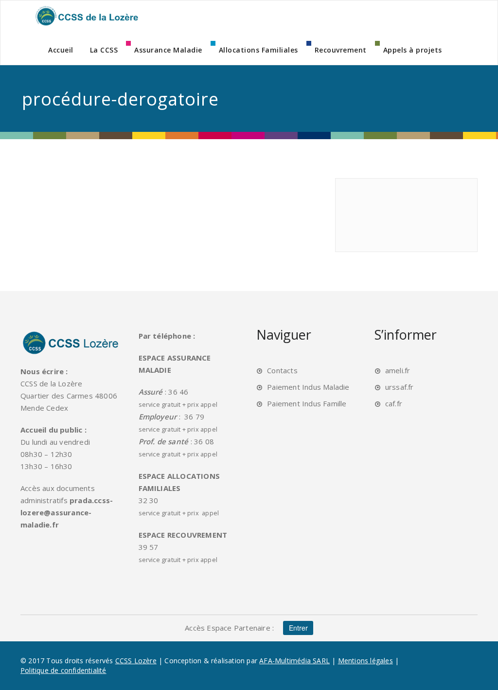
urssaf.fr (399, 387)
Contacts (282, 370)
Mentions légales (365, 660)
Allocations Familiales (258, 49)
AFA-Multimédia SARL (294, 660)
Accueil (60, 49)
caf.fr (393, 403)
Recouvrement (341, 49)
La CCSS (104, 49)
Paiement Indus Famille (306, 403)
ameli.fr (397, 370)
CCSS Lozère (136, 660)
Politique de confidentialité (63, 670)
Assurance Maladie (168, 49)
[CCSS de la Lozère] (86, 15)
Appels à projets (412, 49)
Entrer (298, 628)
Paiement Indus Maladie (308, 387)
